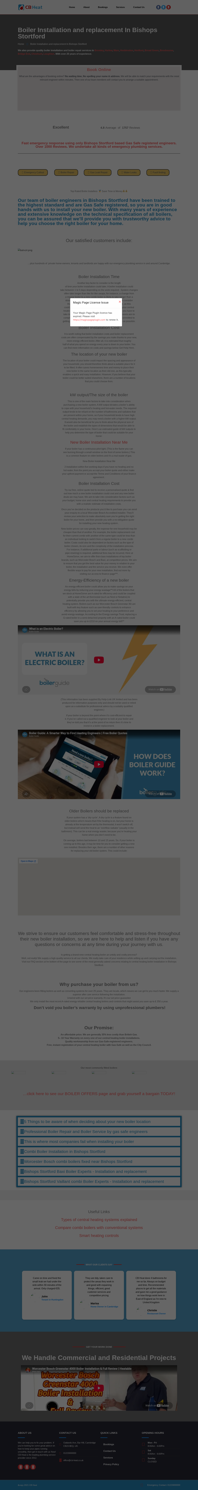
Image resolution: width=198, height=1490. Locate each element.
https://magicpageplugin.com (89, 319)
